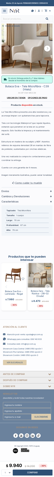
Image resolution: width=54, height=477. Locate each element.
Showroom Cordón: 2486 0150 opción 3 (20, 355)
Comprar (32, 472)
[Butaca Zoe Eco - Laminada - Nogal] (14, 275)
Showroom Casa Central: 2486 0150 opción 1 (22, 349)
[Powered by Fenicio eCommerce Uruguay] (36, 450)
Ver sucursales (15, 362)
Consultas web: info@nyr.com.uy (21, 344)
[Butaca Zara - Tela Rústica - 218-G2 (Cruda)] (40, 275)
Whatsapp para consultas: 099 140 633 (24, 339)
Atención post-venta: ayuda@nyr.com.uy (25, 334)
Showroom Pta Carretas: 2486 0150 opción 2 (22, 352)
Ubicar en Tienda (16, 97)
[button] (49, 18)
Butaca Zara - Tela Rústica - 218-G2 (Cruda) (40, 293)
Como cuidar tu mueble (28, 182)
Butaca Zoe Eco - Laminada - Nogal (14, 292)
